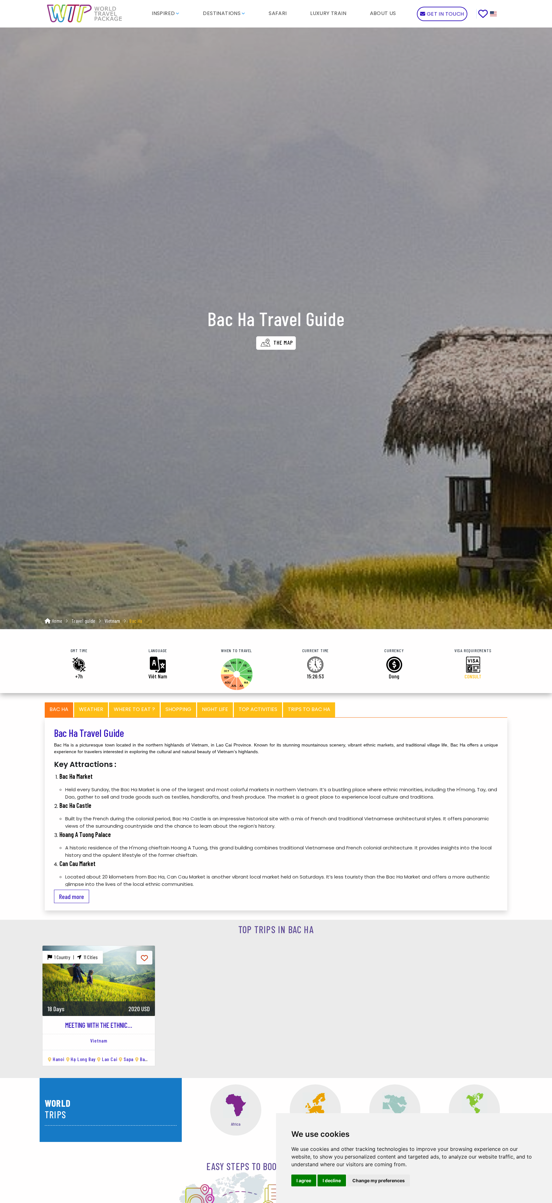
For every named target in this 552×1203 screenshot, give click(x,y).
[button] (165, 13)
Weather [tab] (91, 709)
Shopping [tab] (178, 709)
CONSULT (472, 676)
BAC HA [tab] (59, 709)
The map (282, 342)
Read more (71, 896)
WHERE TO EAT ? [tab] (134, 709)
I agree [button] (303, 1180)
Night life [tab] (215, 709)
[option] (99, 1002)
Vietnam (112, 621)
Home (57, 621)
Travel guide (84, 621)
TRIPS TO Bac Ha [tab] (309, 709)
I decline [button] (332, 1180)
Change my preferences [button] (378, 1180)
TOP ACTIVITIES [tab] (258, 709)
